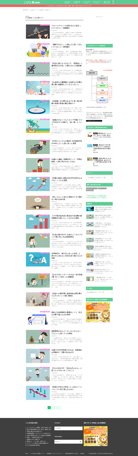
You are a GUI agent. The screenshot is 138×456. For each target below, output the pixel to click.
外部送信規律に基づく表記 (71, 453)
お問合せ (82, 453)
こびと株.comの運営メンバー (37, 453)
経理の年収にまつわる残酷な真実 (97, 195)
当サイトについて (97, 2)
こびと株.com (32, 2)
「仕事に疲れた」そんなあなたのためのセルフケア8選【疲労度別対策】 (102, 224)
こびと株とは (67, 2)
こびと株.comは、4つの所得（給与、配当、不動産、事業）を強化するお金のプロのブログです (69, 5)
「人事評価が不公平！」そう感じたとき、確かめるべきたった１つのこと (102, 279)
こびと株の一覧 (76, 2)
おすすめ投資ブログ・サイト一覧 (95, 292)
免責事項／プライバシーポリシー (55, 453)
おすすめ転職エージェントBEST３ (97, 197)
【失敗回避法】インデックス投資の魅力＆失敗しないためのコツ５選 (102, 240)
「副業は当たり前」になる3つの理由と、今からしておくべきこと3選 (102, 263)
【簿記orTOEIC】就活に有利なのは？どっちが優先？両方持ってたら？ (102, 217)
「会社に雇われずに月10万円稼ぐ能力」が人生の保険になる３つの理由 (102, 209)
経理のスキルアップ (91, 188)
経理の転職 (89, 190)
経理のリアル (102, 188)
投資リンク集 (107, 2)
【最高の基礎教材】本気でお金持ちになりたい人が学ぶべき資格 (102, 248)
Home (26, 453)
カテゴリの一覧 (86, 2)
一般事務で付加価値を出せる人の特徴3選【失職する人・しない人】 (102, 256)
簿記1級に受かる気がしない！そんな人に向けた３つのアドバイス (102, 271)
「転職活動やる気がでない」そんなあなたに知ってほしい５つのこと (102, 232)
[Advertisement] (99, 29)
